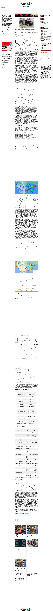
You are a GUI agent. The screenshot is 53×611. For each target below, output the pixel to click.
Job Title (16, 313)
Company (16, 309)
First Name (16, 297)
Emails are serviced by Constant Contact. (32, 318)
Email (15, 293)
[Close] (38, 287)
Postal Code (17, 305)
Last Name (16, 301)
